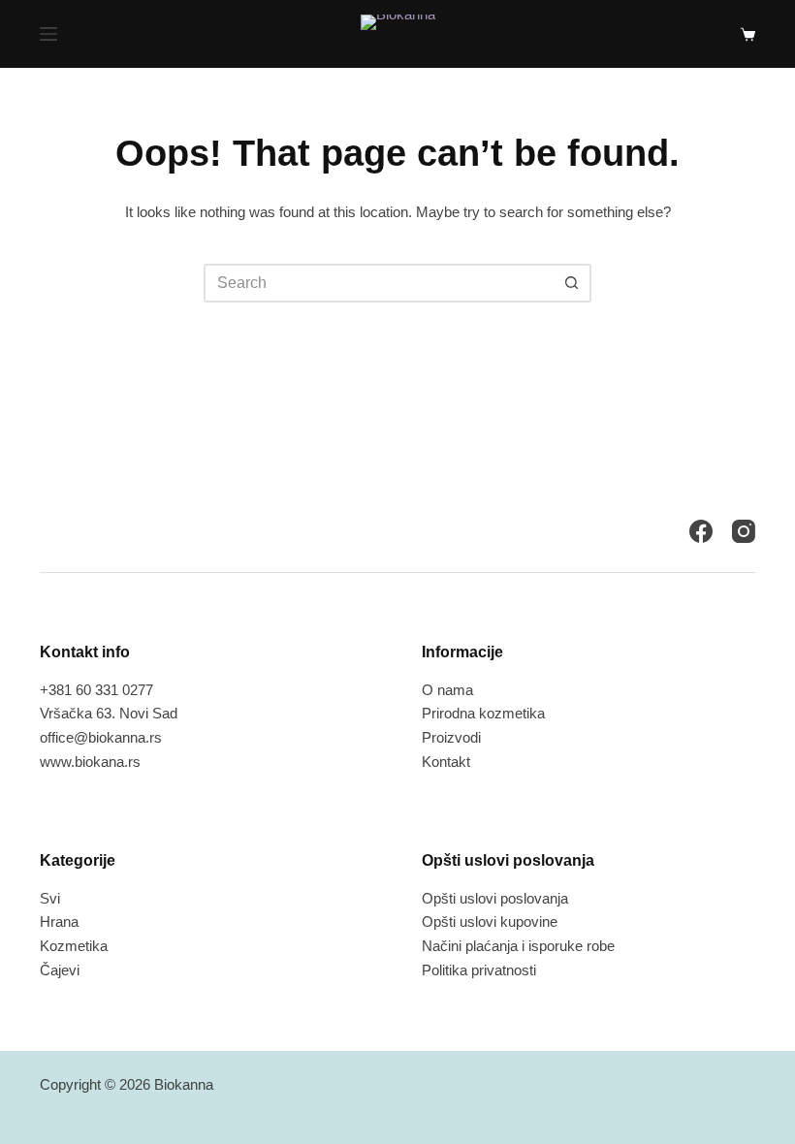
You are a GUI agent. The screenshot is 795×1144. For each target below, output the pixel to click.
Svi (50, 898)
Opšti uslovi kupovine (489, 921)
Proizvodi (451, 737)
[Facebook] (701, 531)
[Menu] (48, 34)
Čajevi (60, 970)
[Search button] (572, 283)
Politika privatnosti (479, 970)
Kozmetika (74, 945)
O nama (447, 690)
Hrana (59, 921)
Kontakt (446, 761)
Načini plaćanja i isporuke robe (518, 945)
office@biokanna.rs (101, 737)
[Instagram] (743, 531)
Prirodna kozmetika (483, 713)
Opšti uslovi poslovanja (495, 898)
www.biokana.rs (90, 761)
